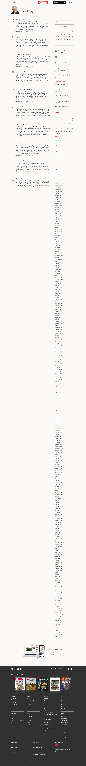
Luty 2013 (57, 464)
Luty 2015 (57, 416)
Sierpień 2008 (58, 570)
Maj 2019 (57, 313)
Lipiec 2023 (58, 213)
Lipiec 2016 (58, 382)
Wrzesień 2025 (58, 161)
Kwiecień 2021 (58, 267)
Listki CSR (29, 726)
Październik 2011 (59, 494)
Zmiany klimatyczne (49, 728)
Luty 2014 (57, 440)
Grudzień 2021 (58, 251)
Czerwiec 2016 (58, 384)
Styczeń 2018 (58, 345)
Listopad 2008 (58, 564)
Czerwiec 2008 (58, 574)
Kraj (12, 718)
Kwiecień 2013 (58, 460)
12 (56, 37)
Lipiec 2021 (58, 261)
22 (64, 39)
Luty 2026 (57, 151)
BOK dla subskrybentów (16, 749)
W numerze (13, 696)
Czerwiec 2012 (58, 478)
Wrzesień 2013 (58, 450)
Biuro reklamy (14, 745)
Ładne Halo (47, 760)
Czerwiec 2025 (58, 167)
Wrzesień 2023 (58, 209)
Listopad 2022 (58, 229)
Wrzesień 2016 (58, 378)
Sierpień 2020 (58, 283)
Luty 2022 (57, 247)
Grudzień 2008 (58, 562)
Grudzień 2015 (58, 396)
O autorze (71, 12)
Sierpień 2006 (58, 619)
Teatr (45, 708)
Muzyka (46, 701)
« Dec (56, 44)
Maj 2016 (57, 386)
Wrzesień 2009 (58, 544)
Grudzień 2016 (58, 372)
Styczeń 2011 (58, 512)
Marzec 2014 (58, 438)
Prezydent (13, 729)
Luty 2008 (57, 582)
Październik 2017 (59, 352)
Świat (28, 696)
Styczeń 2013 (58, 466)
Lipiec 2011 (57, 500)
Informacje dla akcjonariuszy (39, 754)
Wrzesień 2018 (58, 329)
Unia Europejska (31, 701)
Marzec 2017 (58, 366)
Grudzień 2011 (58, 490)
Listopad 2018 (58, 325)
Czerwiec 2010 (58, 526)
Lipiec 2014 (58, 430)
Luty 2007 (57, 607)
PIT (28, 718)
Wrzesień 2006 (58, 617)
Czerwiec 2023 (58, 215)
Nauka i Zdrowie (47, 719)
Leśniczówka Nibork (33, 760)
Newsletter (53, 668)
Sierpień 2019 (58, 307)
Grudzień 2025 (58, 155)
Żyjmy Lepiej (14, 708)
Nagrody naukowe (48, 730)
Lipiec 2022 (58, 237)
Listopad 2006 (58, 613)
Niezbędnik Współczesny (17, 704)
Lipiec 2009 (58, 548)
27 (58, 42)
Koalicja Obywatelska (16, 727)
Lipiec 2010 (58, 524)
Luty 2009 (57, 558)
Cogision (43, 760)
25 (72, 39)
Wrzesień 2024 (58, 185)
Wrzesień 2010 (58, 520)
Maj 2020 (57, 289)
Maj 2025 (57, 169)
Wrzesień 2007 (58, 592)
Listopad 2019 (58, 301)
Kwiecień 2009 (58, 554)
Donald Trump (30, 703)
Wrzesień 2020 (58, 281)
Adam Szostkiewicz (30, 31)
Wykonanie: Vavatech (54, 760)
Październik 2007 (59, 590)
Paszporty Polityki (48, 712)
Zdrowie (46, 722)
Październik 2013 (59, 448)
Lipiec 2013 (58, 454)
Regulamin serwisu (37, 742)
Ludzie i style (64, 718)
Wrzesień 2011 (58, 496)
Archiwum (63, 730)
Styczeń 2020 (58, 297)
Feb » (59, 44)
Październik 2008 (59, 566)
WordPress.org (58, 636)
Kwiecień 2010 (58, 530)
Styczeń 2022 (58, 249)
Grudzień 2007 (58, 586)
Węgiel (29, 720)
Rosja (28, 706)
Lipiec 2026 (58, 141)
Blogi (62, 696)
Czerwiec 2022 (58, 239)
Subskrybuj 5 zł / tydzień (59, 2)
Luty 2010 (57, 534)
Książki (46, 699)
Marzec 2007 (58, 605)
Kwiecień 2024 (58, 195)
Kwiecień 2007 (58, 603)
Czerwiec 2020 (58, 287)
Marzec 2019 (58, 317)
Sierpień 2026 (58, 139)
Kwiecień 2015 (58, 412)
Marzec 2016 (58, 390)
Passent (63, 699)
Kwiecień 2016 (58, 388)
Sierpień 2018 (58, 331)
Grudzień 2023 (58, 203)
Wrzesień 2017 (58, 354)
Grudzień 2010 (58, 514)
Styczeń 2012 (58, 488)
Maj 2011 (57, 504)
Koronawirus (13, 713)
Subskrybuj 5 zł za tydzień (55, 654)
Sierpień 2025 (58, 163)
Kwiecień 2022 (58, 243)
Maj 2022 (57, 241)
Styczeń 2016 (58, 394)
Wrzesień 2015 (58, 402)
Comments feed (59, 634)
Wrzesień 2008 (58, 568)
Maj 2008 (57, 576)
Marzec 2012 (58, 484)
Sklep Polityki (64, 738)
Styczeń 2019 (58, 321)
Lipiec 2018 (58, 333)
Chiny (28, 708)
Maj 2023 (57, 217)
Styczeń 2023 (58, 225)
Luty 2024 (57, 199)
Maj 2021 (57, 265)
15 (64, 37)
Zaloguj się (57, 630)
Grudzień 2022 (58, 227)
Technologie (47, 726)
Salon (12, 706)
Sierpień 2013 (58, 452)
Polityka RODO (36, 749)
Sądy (12, 730)
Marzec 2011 (58, 508)
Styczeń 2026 (58, 153)
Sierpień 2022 (58, 235)
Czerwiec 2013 (58, 456)
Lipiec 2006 (58, 621)
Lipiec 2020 (58, 285)
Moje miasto (64, 724)
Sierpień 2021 (58, 259)
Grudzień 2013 (58, 444)
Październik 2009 (59, 542)
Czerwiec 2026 (58, 143)
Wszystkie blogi (64, 708)
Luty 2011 (57, 510)
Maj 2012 (57, 480)
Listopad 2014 (58, 422)
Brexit (28, 699)
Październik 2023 (59, 207)
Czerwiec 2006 (58, 623)
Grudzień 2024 (58, 179)
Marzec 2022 (58, 245)
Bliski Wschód (30, 704)
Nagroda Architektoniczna (50, 714)
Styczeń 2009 (58, 560)
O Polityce (13, 752)
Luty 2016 (57, 392)
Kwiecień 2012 (58, 482)
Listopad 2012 (58, 470)
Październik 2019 (59, 303)
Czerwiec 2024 (58, 191)
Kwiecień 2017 (58, 364)
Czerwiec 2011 (58, 502)
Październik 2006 (59, 615)
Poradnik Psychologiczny (17, 703)
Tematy (62, 734)
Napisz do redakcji (15, 747)
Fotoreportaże (64, 728)
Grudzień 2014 (58, 420)
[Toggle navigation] (14, 2)
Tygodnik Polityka (15, 699)
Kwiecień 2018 (58, 339)
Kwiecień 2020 (58, 291)
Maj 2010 (57, 528)
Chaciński (63, 704)
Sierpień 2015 (58, 404)
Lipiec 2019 (58, 309)
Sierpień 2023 (58, 211)
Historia (63, 716)
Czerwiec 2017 (58, 360)
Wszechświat (47, 724)
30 (67, 42)
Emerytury (30, 716)
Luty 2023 (57, 223)
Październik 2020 (59, 279)
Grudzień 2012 (58, 468)
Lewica (12, 725)
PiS (11, 723)
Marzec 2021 (58, 269)
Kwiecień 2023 (58, 219)
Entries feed (58, 632)
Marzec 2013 (58, 462)
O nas (62, 736)
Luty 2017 (57, 368)
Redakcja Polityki (14, 742)
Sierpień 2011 (58, 498)
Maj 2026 (57, 145)
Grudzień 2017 (58, 347)
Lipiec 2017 (58, 358)
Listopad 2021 (58, 253)
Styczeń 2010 (58, 536)
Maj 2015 (57, 410)
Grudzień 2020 (58, 275)
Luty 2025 (57, 175)
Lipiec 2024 (58, 189)
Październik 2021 (59, 255)
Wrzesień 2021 (58, 257)
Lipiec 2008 (58, 572)
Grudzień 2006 (58, 611)
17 (69, 37)
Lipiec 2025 (58, 165)
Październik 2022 (59, 231)
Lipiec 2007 (58, 597)
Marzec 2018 (58, 341)
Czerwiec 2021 (58, 263)
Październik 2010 (59, 518)
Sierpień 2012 (58, 474)
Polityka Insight (24, 760)
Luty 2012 (57, 486)
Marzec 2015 (58, 414)
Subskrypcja (61, 668)
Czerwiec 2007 (58, 599)
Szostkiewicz (64, 703)
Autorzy (63, 732)
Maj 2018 (57, 337)
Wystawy (46, 706)
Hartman (63, 701)
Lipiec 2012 (58, 476)
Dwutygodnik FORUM (14, 760)
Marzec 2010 (58, 532)
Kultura (46, 696)
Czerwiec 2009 (58, 550)
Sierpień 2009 (58, 546)
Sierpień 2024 (58, 187)
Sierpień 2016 (58, 380)
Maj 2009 (57, 552)
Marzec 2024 (58, 197)
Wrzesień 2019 (58, 305)
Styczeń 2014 (58, 442)
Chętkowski (64, 706)
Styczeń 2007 (58, 609)
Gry (45, 710)
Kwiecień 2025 (58, 171)
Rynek (28, 713)
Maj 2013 (57, 458)
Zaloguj (70, 2)
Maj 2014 (57, 434)
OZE (28, 722)
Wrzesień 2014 (58, 426)
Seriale (46, 704)
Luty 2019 (57, 319)
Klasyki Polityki (64, 722)
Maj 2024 (57, 193)
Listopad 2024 (58, 181)
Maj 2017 (57, 362)
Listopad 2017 (58, 350)
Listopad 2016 (58, 374)
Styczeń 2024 (58, 201)
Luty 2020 (57, 295)
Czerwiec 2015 (58, 408)
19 (56, 39)
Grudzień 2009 (58, 538)
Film (45, 703)
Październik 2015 (59, 400)
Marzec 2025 (58, 173)
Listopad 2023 (58, 205)
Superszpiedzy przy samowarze (62, 85)
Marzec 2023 (58, 221)
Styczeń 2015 (58, 418)
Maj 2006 (57, 625)
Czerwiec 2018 (58, 335)
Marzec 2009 (58, 556)
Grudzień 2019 (58, 299)
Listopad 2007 (58, 588)
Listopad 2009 (58, 540)
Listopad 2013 (58, 446)
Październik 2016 (59, 376)
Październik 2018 (59, 327)
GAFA (28, 724)
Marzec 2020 (58, 293)
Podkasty (63, 726)
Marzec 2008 (58, 580)
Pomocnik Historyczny (16, 701)
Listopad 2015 (58, 398)
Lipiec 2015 (58, 406)
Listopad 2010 (58, 516)
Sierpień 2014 (58, 428)
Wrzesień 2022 (58, 233)
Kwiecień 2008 (58, 578)
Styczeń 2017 (58, 370)
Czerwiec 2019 (58, 311)
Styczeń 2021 (58, 273)
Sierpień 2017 (58, 356)
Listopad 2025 (58, 157)
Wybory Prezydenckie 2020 (17, 721)
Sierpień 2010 (58, 522)
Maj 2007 (57, 601)
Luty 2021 (57, 271)
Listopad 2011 (58, 492)
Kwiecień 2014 (58, 436)
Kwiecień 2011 (58, 506)
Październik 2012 (59, 472)
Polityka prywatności (37, 747)
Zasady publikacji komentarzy (39, 745)
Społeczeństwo (64, 720)
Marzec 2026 (58, 149)
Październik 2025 (59, 159)
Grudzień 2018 (58, 323)
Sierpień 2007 (58, 595)
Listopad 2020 (58, 277)
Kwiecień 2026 (58, 147)
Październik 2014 (59, 424)
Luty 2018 (57, 343)
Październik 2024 (59, 183)
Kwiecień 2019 (58, 315)
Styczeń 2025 (58, 177)
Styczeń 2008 (58, 584)
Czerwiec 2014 (58, 432)
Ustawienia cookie (37, 752)
